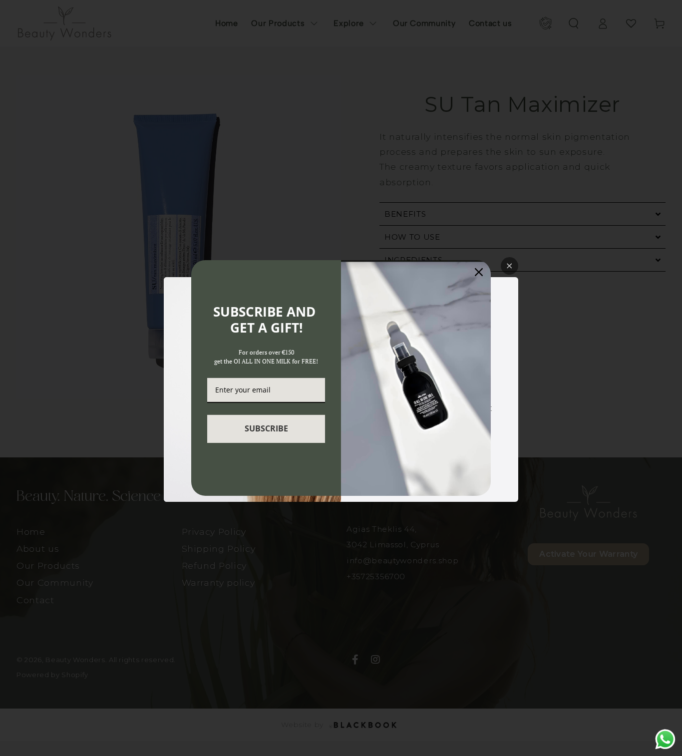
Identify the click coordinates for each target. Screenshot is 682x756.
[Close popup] (509, 266)
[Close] (479, 272)
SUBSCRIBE (266, 428)
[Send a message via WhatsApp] (665, 739)
